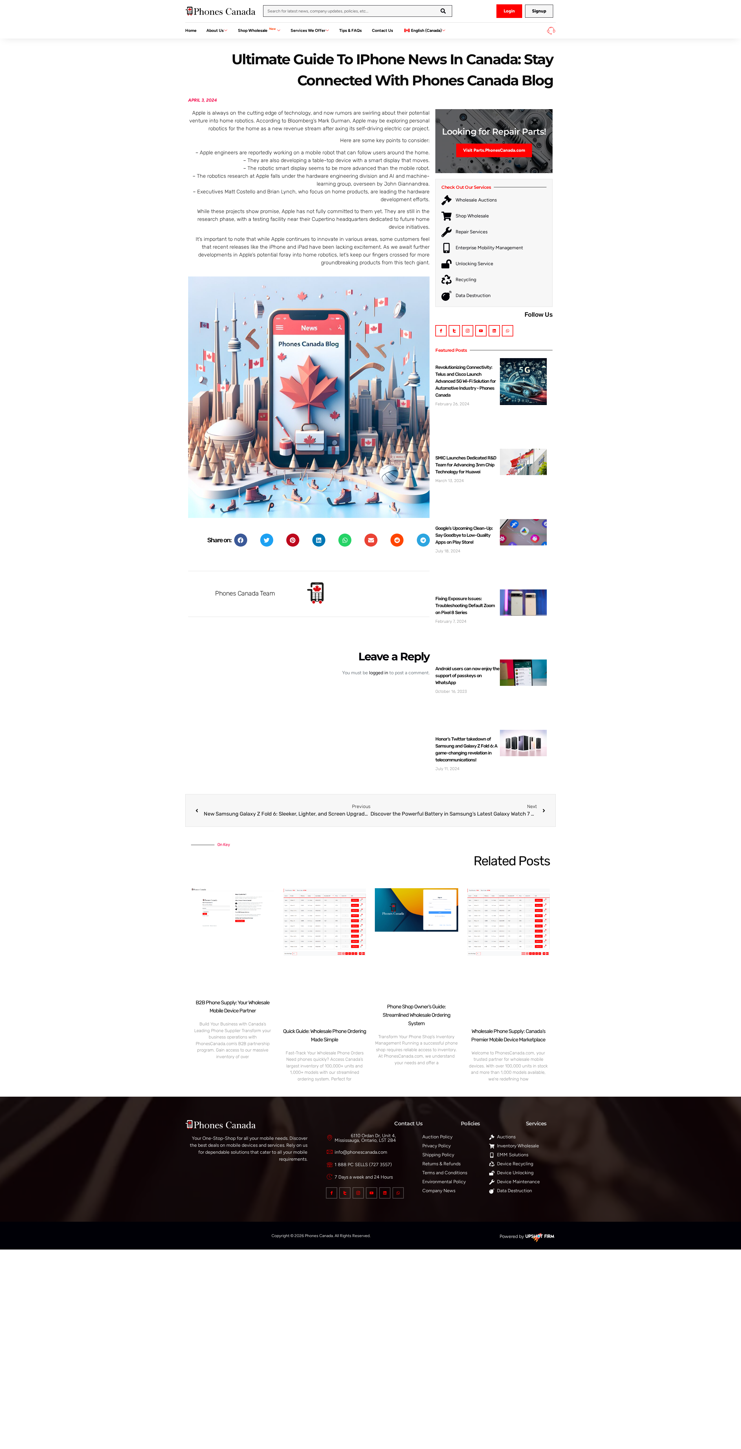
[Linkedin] (494, 330)
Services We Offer (308, 30)
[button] (240, 540)
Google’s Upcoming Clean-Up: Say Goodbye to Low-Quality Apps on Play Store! (464, 535)
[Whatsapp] (507, 330)
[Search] (443, 11)
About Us (215, 30)
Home (191, 30)
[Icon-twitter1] (454, 330)
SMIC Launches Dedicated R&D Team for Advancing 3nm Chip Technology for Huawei (465, 465)
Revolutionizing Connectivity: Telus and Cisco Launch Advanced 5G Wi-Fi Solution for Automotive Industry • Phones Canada (465, 381)
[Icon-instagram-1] (467, 330)
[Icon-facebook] (441, 330)
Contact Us (382, 30)
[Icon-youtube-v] (481, 330)
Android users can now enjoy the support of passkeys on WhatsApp (467, 675)
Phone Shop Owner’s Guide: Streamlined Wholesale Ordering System (416, 1015)
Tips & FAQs (350, 30)
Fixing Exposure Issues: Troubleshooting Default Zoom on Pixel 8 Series (465, 605)
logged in (378, 672)
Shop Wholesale (257, 30)
